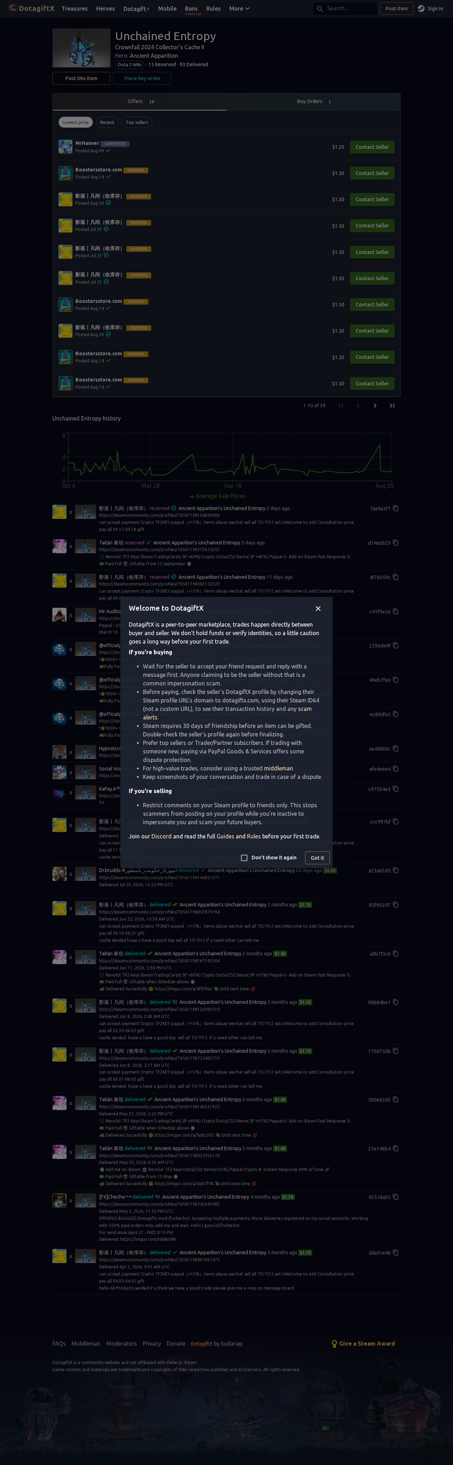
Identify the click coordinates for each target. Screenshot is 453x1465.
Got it (317, 858)
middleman (278, 768)
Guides (225, 836)
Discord (161, 836)
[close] (318, 609)
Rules (254, 836)
